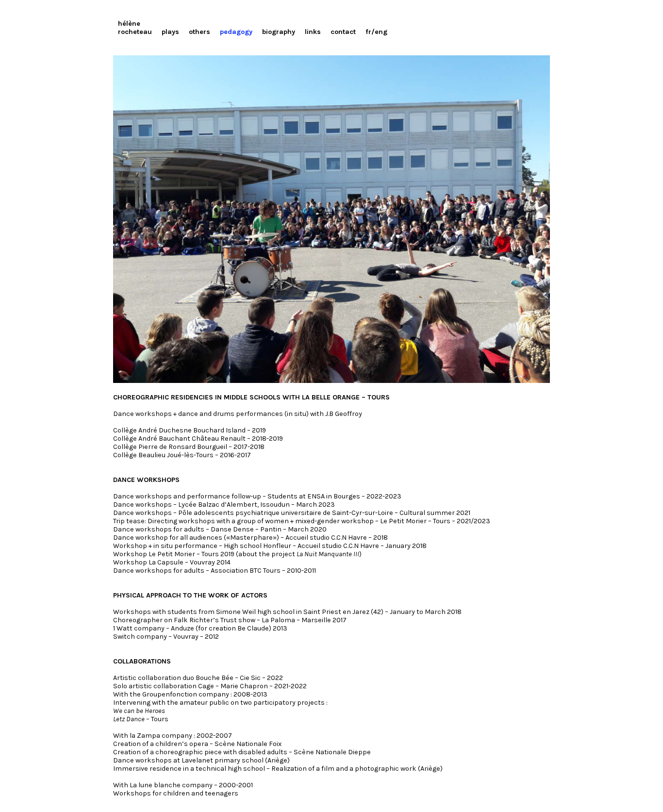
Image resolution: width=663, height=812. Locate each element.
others (199, 32)
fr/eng (376, 32)
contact (343, 32)
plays (170, 32)
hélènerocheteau (135, 27)
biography (278, 32)
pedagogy (236, 32)
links (313, 32)
